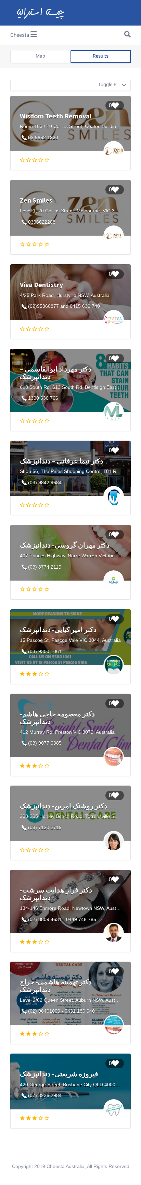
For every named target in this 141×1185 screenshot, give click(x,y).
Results (100, 56)
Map (40, 56)
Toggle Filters (112, 85)
